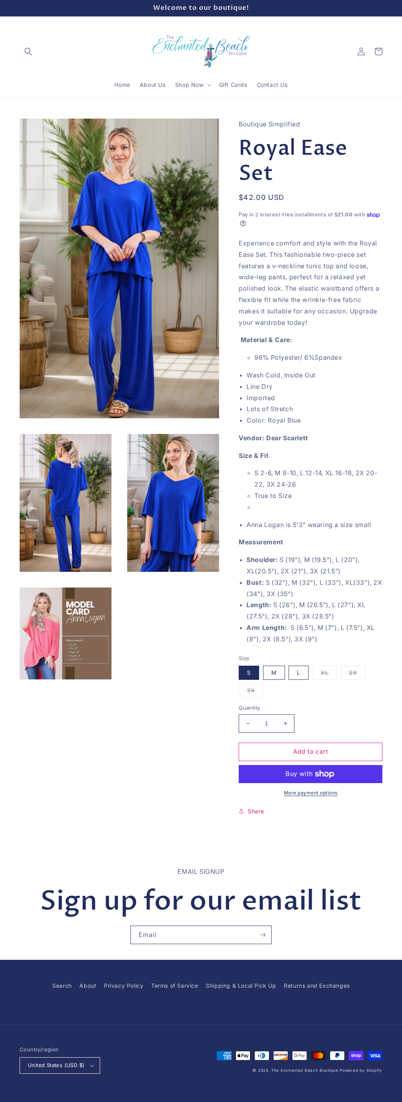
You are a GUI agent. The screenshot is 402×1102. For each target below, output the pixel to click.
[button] (28, 51)
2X (357, 674)
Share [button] (256, 811)
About (87, 985)
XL (329, 674)
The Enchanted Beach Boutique (304, 1070)
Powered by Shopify (361, 1070)
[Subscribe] (262, 935)
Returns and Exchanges (317, 985)
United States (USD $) (56, 1065)
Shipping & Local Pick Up (241, 985)
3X (255, 691)
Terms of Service (174, 985)
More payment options (311, 793)
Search (62, 985)
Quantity (249, 708)
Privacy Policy (123, 985)
